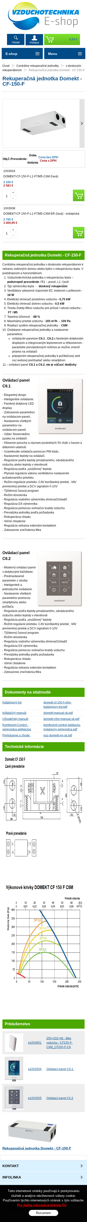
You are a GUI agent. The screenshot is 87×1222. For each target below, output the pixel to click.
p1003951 (35, 1042)
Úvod (5, 66)
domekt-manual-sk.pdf (58, 713)
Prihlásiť (34, 42)
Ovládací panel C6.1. (60, 1069)
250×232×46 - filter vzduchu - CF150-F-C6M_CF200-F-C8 (59, 1043)
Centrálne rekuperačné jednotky (37, 66)
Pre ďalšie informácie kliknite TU (41, 1205)
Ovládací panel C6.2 (59, 1098)
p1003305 (35, 1098)
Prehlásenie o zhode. (16, 735)
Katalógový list (12, 702)
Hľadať (16, 42)
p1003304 (35, 1069)
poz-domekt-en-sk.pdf (58, 735)
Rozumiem (43, 1213)
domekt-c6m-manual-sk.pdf (61, 719)
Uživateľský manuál (15, 719)
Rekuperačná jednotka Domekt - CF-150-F (36, 1148)
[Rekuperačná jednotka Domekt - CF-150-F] (43, 123)
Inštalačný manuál (14, 713)
